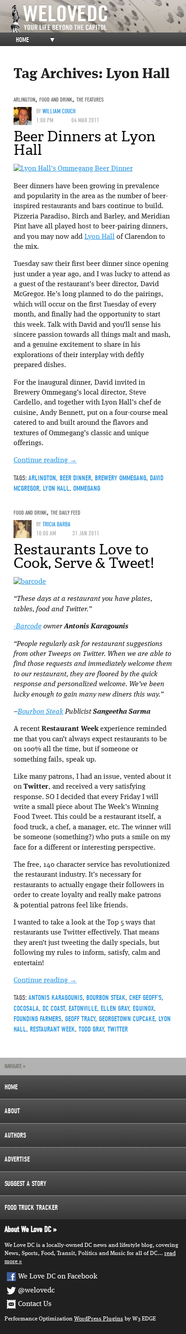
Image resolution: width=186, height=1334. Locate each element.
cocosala (26, 1008)
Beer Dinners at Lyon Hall (84, 143)
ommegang (86, 488)
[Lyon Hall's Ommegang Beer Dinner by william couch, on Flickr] (73, 168)
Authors (15, 1135)
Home (22, 40)
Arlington (24, 99)
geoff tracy (80, 1019)
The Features (90, 99)
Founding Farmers (37, 1019)
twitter (117, 1029)
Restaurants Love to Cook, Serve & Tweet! (84, 556)
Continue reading (45, 460)
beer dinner (75, 478)
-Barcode (28, 626)
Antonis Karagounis (55, 998)
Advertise (17, 1159)
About (12, 1111)
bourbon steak (106, 998)
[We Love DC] (97, 19)
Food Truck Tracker (31, 1208)
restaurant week (52, 1029)
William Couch (58, 111)
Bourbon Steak (40, 712)
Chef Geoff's (145, 998)
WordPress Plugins (98, 1319)
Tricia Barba (56, 524)
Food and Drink (55, 99)
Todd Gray (91, 1029)
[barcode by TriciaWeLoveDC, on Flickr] (30, 582)
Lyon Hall (99, 237)
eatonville (83, 1008)
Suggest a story (25, 1184)
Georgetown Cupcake (127, 1019)
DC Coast (53, 1008)
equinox (143, 1008)
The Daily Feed (65, 512)
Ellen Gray (115, 1008)
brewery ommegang (120, 478)
